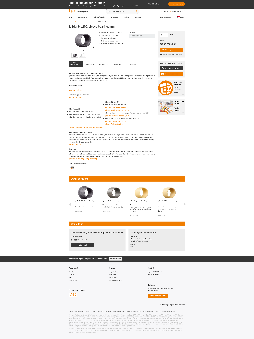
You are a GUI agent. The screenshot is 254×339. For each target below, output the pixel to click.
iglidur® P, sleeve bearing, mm (115, 124)
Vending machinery (75, 90)
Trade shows (73, 280)
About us (72, 272)
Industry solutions (75, 97)
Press (70, 277)
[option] (82, 40)
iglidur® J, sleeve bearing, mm (115, 107)
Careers (71, 275)
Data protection (127, 311)
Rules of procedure (148, 311)
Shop (70, 17)
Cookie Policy (137, 311)
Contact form (155, 275)
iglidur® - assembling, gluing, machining (83, 159)
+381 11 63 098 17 (156, 272)
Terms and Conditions (168, 311)
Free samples (113, 277)
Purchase (108, 311)
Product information (99, 17)
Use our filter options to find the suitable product (85, 128)
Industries (114, 17)
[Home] (79, 11)
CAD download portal (115, 280)
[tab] (76, 64)
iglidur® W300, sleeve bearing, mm (117, 110)
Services (126, 17)
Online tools (112, 275)
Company (138, 17)
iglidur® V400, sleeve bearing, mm (117, 116)
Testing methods (75, 144)
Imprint (158, 311)
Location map (117, 311)
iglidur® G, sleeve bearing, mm (115, 121)
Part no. (131, 32)
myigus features (114, 272)
